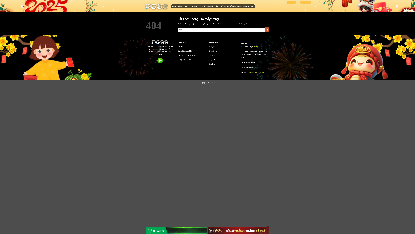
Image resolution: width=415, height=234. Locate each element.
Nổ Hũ (180, 6)
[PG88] (157, 6)
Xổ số (223, 6)
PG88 (174, 6)
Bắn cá (202, 6)
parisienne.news (153, 46)
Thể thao (194, 6)
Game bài (210, 6)
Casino (186, 6)
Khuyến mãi (231, 6)
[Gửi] (267, 29)
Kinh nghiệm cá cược (245, 6)
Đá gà (217, 6)
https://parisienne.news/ (255, 72)
